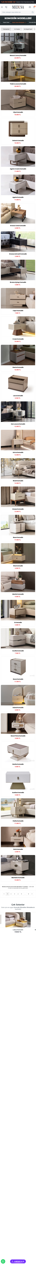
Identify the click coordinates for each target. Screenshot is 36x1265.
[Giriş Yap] (30, 7)
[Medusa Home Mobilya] (18, 7)
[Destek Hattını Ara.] (6, 7)
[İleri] (32, 894)
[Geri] (4, 894)
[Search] (33, 12)
